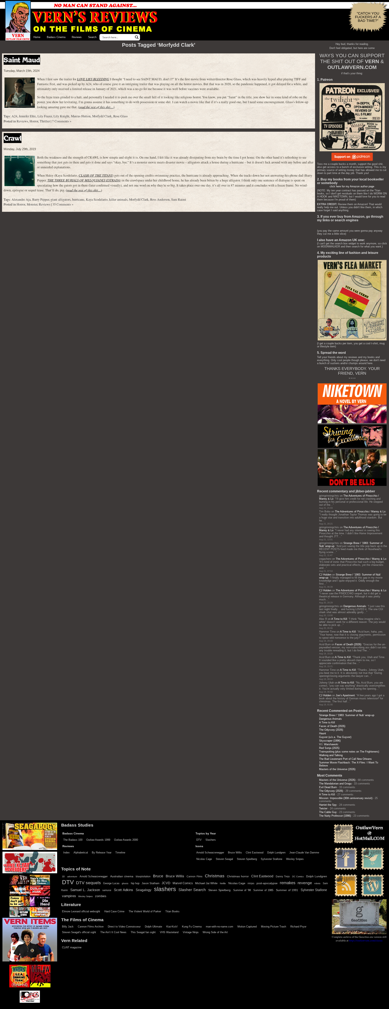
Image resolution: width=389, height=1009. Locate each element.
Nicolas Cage (204, 859)
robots (317, 883)
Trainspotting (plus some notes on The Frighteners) (349, 751)
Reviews (77, 37)
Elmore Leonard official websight (81, 911)
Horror (34, 121)
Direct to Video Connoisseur (124, 926)
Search (92, 37)
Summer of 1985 (263, 890)
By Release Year (101, 852)
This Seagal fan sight (143, 932)
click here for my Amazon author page (352, 186)
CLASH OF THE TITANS (95, 175)
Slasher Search (192, 890)
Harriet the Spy (328, 804)
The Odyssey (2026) (331, 729)
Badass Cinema (56, 37)
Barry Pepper (40, 199)
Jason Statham (150, 883)
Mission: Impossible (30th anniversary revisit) (345, 798)
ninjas (251, 883)
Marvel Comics (183, 883)
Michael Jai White (206, 883)
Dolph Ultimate (153, 926)
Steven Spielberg (247, 859)
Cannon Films (194, 876)
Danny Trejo (283, 876)
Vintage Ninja (190, 932)
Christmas (214, 875)
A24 (14, 116)
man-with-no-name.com (219, 926)
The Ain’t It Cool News (113, 932)
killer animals (118, 199)
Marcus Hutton (81, 116)
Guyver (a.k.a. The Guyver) (335, 737)
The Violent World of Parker (145, 911)
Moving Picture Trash (273, 926)
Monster (32, 204)
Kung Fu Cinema (192, 926)
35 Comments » (62, 204)
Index (66, 852)
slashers (165, 889)
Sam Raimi (178, 199)
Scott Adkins (123, 890)
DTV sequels (88, 882)
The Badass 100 (72, 839)
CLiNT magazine (71, 947)
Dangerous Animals (354, 606)
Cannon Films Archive (91, 926)
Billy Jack (68, 926)
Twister (323, 808)
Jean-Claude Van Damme (304, 852)
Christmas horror (238, 876)
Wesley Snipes (295, 859)
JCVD (166, 883)
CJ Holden (325, 574)
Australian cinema (121, 876)
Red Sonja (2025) (329, 747)
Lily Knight (61, 116)
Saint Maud (22, 60)
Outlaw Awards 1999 (98, 839)
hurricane (78, 199)
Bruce (158, 876)
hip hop (135, 883)
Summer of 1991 (287, 890)
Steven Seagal (224, 859)
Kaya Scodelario (97, 199)
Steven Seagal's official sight (79, 932)
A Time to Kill (339, 618)
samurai (106, 890)
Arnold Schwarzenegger (210, 852)
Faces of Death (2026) (348, 644)
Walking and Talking (331, 755)
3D (63, 876)
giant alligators (61, 199)
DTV (199, 839)
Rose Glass (120, 116)
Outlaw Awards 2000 (126, 839)
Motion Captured (247, 926)
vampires (69, 896)
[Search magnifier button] (136, 37)
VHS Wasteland (169, 932)
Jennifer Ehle (27, 116)
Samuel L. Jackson (85, 890)
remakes (287, 883)
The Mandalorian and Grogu (335, 783)
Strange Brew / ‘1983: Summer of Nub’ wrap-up (346, 715)
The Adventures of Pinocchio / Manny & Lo (360, 511)
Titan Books (172, 911)
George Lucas (111, 883)
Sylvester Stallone (271, 859)
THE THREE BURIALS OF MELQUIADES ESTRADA (83, 180)
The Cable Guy (328, 812)
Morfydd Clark (102, 116)
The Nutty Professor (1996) (335, 815)
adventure (72, 876)
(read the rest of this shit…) (96, 107)
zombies (100, 896)
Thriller (45, 121)
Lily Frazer (44, 116)
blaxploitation (143, 876)
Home (36, 37)
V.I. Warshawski (328, 744)
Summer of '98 (242, 890)
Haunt (322, 733)
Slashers (210, 839)
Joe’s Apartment (345, 695)
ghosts (125, 883)
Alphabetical (81, 852)
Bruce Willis (235, 852)
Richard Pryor (298, 926)
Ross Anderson (160, 199)
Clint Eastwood (254, 852)
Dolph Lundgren (276, 852)
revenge (305, 883)
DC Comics (298, 876)
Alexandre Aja (21, 199)
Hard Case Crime (114, 911)
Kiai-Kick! (172, 926)
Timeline (120, 852)
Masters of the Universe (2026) (337, 769)
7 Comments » (61, 121)
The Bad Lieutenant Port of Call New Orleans (345, 758)
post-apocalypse (267, 883)
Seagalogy (143, 890)
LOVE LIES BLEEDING (93, 79)
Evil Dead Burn (328, 787)
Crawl (12, 138)
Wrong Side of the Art (215, 932)
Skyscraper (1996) (330, 740)
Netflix (223, 883)
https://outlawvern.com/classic (366, 940)
